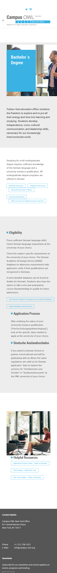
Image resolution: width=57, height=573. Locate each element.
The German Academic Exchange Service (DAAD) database (30, 300)
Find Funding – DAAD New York (24, 471)
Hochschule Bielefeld (16, 197)
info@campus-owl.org (24, 548)
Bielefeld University (16, 186)
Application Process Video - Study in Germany (30, 464)
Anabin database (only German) (20, 307)
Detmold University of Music (21, 190)
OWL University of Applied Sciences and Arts (27, 202)
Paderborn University (37, 186)
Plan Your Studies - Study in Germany (27, 478)
